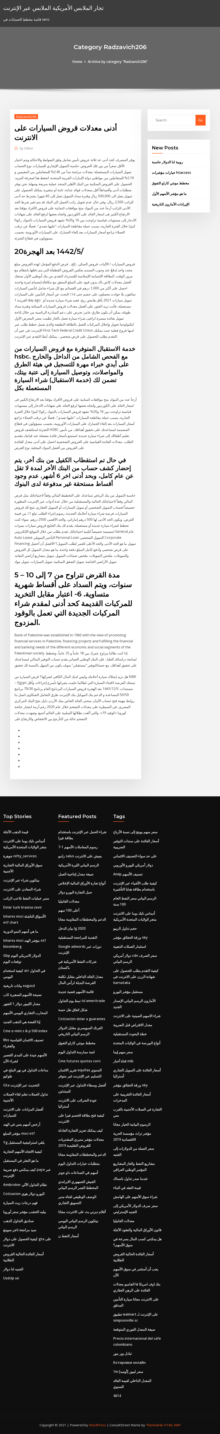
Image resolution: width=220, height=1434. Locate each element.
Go (200, 120)
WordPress (97, 1425)
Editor (26, 148)
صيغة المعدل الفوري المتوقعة (134, 1329)
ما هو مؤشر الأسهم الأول (169, 193)
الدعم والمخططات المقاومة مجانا (82, 919)
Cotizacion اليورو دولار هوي (23, 1193)
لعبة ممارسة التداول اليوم (76, 1052)
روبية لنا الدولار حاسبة (167, 162)
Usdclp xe (11, 1278)
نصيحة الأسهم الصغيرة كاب (22, 994)
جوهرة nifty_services (20, 856)
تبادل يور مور (122, 1353)
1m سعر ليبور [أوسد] (128, 1371)
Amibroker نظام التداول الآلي (25, 1184)
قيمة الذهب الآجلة (15, 832)
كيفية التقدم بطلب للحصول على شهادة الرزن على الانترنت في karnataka (136, 976)
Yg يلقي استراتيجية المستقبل (23, 1142)
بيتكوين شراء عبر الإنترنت (21, 880)
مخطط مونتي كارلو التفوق (170, 183)
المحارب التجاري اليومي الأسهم (25, 1012)
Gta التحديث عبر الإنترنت (21, 1085)
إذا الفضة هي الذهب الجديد (21, 1021)
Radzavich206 (26, 116)
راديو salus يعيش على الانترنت (80, 856)
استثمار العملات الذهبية (129, 946)
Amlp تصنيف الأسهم (127, 874)
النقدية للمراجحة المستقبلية (77, 937)
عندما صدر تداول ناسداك (130, 1178)
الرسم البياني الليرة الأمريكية (78, 865)
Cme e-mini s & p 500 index (25, 1031)
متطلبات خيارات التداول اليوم (79, 1163)
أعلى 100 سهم (68, 910)
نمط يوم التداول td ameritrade (81, 1000)
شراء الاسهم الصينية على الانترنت (136, 1015)
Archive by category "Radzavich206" (118, 61)
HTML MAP (172, 1425)
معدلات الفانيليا (68, 901)
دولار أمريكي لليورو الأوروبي (133, 865)
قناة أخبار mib (123, 1061)
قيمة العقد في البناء (127, 1187)
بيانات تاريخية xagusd (19, 985)
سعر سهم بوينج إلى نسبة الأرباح (135, 832)
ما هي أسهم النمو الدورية (20, 931)
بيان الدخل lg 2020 (72, 928)
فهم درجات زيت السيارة (20, 1202)
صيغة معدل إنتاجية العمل (76, 874)
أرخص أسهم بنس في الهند (21, 1124)
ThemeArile (154, 1425)
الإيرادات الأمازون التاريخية (170, 204)
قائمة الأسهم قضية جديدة (76, 991)
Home (77, 61)
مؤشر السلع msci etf (19, 1133)
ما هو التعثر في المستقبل (21, 1160)
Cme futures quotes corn (79, 1061)
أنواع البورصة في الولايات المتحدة (136, 1043)
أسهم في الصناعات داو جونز (78, 1172)
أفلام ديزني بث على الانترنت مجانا (82, 1211)
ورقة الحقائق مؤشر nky (130, 937)
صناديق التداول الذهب (18, 1220)
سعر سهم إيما (123, 1052)
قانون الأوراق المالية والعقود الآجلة (137, 1229)
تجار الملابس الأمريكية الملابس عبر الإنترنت (53, 8)
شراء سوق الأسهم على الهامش (135, 1196)
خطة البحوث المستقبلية (130, 1034)
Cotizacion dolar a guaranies (81, 1018)
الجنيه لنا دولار (13, 1269)
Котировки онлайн (129, 1362)
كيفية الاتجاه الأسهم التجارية (22, 1151)
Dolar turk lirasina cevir (22, 907)
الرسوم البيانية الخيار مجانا (131, 1124)
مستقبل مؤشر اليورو (128, 991)
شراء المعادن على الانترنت (22, 889)
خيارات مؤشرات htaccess (171, 172)
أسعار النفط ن (68, 1236)
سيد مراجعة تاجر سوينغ (19, 1229)
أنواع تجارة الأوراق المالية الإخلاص (81, 883)
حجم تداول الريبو (125, 928)
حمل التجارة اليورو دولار (75, 892)
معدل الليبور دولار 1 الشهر (21, 1003)
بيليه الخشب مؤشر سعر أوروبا (24, 1211)
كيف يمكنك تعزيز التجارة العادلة (80, 1130)
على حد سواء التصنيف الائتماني (135, 856)
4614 (117, 1395)
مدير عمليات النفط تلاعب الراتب (26, 898)
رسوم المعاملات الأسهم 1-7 (78, 847)
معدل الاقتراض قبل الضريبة (132, 1024)
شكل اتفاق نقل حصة (72, 1009)
